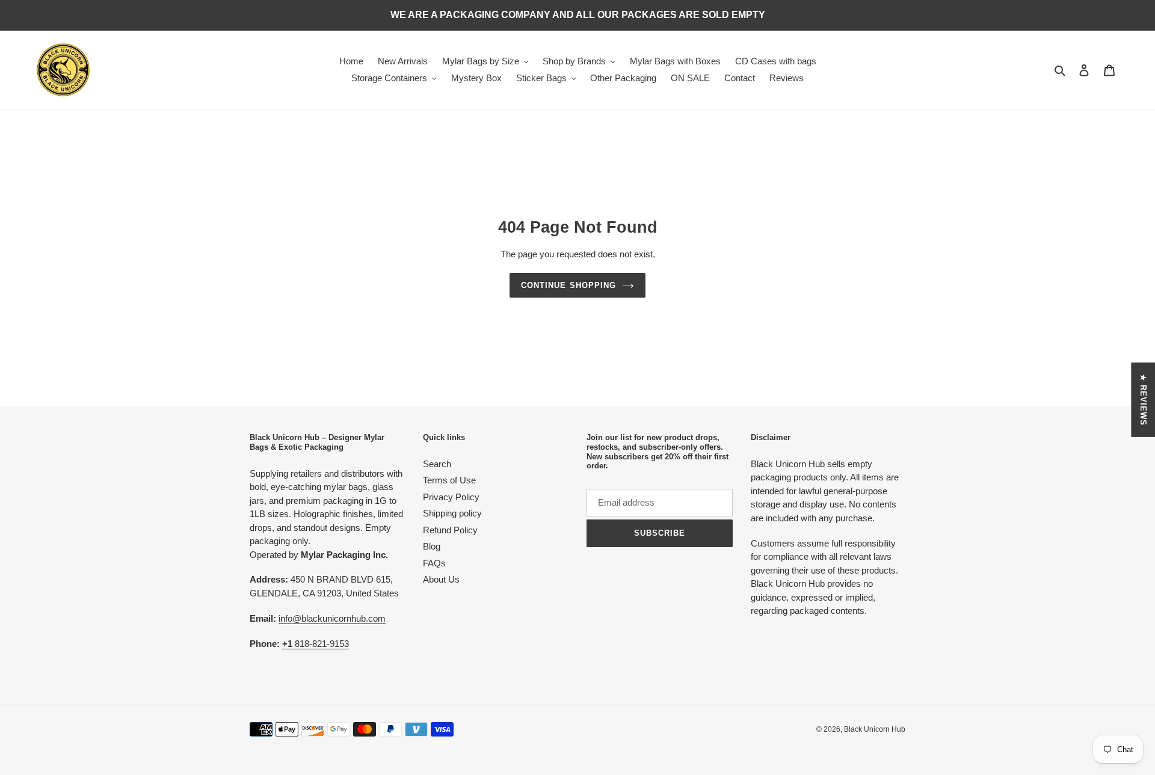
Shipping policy (452, 513)
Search (437, 464)
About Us (441, 579)
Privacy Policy (451, 497)
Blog (431, 546)
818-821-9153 (315, 644)
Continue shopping (568, 285)
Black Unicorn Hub (874, 729)
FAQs (434, 563)
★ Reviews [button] (1143, 399)
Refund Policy (450, 530)
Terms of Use (449, 480)
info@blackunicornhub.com (332, 618)
